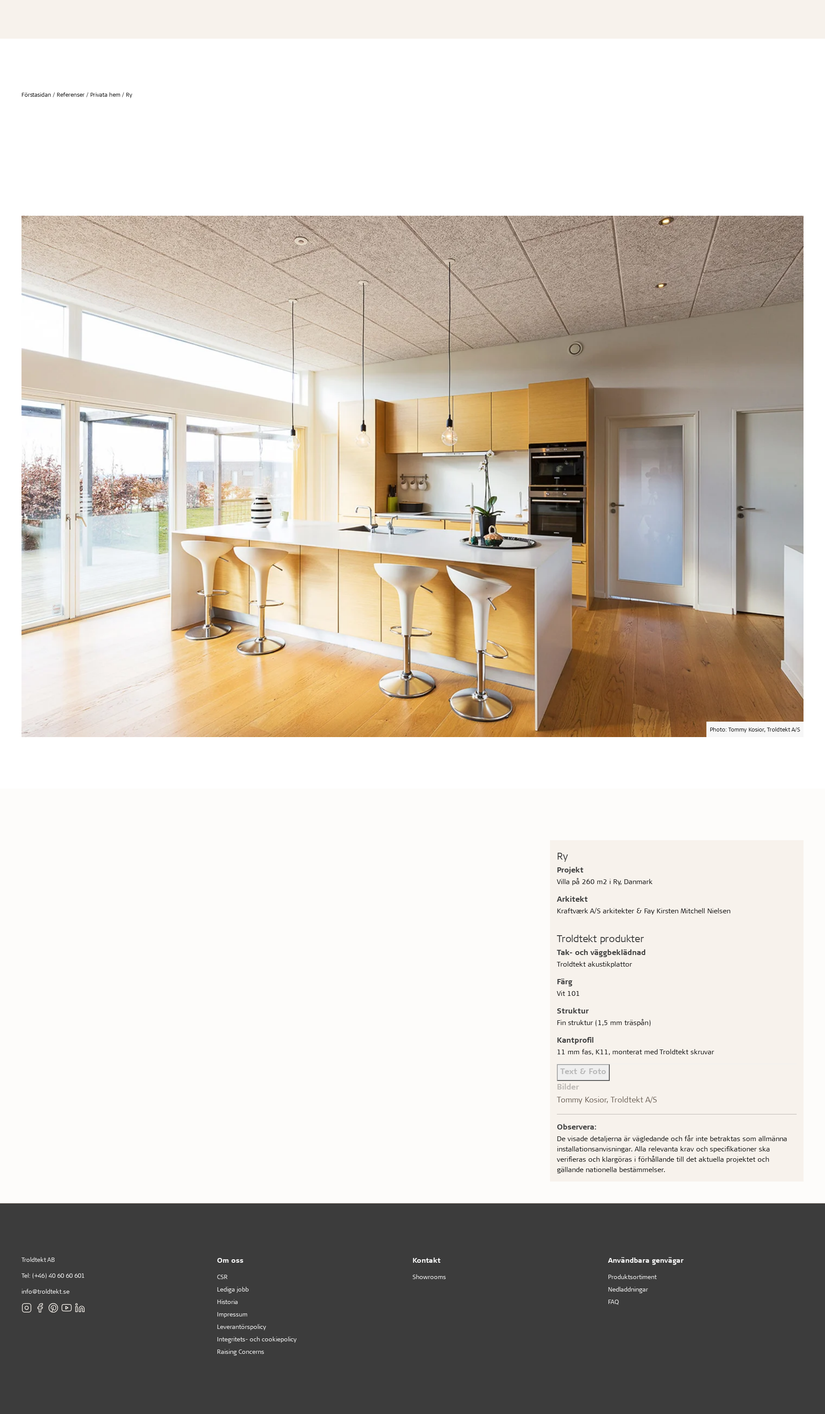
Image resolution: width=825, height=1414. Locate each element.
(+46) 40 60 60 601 (58, 1275)
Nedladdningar (628, 1289)
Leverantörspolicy (241, 1326)
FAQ (613, 1302)
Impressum (232, 1314)
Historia (227, 1302)
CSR (222, 1277)
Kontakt (426, 1259)
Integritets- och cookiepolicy (256, 1339)
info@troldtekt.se (45, 1291)
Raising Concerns (240, 1351)
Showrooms (429, 1277)
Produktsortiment (632, 1277)
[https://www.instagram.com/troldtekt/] (26, 1308)
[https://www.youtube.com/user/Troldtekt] (66, 1308)
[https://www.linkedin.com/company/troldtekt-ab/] (80, 1308)
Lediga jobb (233, 1289)
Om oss (230, 1259)
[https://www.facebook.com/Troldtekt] (40, 1308)
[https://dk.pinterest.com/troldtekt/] (53, 1308)
